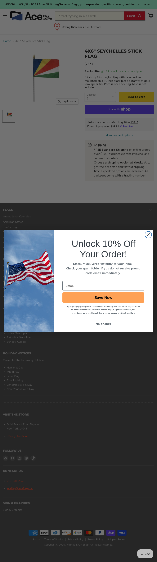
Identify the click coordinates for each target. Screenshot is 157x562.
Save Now (103, 297)
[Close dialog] (148, 234)
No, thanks (103, 323)
